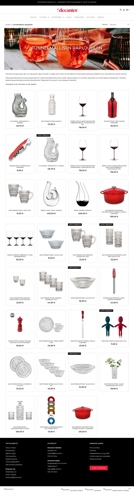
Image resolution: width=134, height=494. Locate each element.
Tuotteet (43, 17)
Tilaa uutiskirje (99, 468)
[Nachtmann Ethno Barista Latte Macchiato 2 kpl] (114, 238)
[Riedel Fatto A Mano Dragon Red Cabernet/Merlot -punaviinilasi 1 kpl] (82, 104)
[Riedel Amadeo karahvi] (82, 193)
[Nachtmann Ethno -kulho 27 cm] (82, 281)
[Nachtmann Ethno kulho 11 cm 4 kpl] (51, 367)
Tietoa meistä (10, 448)
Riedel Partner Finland (120, 490)
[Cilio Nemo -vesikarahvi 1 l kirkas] (51, 149)
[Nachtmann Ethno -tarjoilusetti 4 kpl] (51, 324)
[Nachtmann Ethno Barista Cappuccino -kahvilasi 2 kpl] (20, 281)
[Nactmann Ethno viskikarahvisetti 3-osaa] (20, 410)
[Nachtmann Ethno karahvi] (51, 104)
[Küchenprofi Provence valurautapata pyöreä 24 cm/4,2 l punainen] (114, 193)
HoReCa (100, 17)
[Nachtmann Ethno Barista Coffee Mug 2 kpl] (82, 238)
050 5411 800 (52, 472)
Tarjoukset (79, 17)
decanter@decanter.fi (14, 477)
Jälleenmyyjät (11, 453)
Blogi (69, 17)
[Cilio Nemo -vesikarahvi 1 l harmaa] (20, 104)
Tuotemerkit (56, 17)
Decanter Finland (76, 490)
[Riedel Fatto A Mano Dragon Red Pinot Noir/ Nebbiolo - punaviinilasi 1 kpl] (114, 149)
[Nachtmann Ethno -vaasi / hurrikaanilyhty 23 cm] (114, 367)
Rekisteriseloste (11, 459)
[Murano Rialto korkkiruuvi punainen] (20, 149)
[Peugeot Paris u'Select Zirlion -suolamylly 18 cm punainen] (20, 324)
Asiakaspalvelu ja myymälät (100, 453)
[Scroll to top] (129, 488)
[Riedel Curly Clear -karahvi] (51, 193)
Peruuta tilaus (95, 448)
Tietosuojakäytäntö (12, 462)
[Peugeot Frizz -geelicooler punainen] (114, 104)
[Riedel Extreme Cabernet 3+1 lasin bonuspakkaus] (20, 238)
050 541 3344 (52, 456)
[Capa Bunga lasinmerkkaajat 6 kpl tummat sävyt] (51, 410)
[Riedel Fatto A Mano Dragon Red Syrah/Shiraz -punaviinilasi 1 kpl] (82, 149)
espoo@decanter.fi (54, 469)
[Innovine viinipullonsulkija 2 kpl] (114, 324)
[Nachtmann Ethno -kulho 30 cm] (82, 367)
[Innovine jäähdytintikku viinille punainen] (82, 324)
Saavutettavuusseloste (14, 465)
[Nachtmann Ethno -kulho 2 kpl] (51, 238)
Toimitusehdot (11, 456)
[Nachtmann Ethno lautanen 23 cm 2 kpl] (20, 367)
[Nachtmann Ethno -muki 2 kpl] (20, 193)
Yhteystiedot (10, 451)
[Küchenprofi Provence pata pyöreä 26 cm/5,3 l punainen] (82, 410)
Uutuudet (90, 17)
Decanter (97, 490)
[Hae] (120, 10)
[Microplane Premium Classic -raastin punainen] (114, 281)
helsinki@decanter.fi (55, 453)
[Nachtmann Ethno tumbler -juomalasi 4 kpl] (51, 281)
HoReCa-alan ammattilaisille (100, 456)
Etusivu (33, 17)
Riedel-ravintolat (95, 459)
